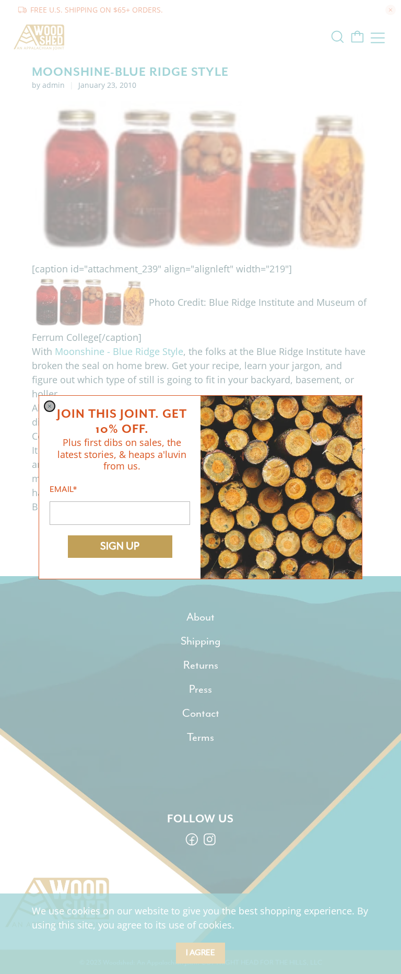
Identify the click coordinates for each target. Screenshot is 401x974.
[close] (49, 406)
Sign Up (119, 546)
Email (63, 489)
